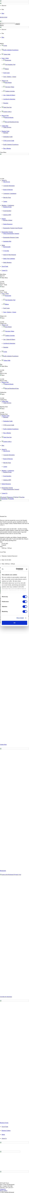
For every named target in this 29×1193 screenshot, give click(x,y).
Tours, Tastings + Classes (9, 76)
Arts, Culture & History (9, 95)
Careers (5, 201)
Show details (20, 618)
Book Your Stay (8, 107)
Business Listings (6, 1130)
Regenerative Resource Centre (11, 237)
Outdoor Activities (10, 91)
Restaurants (8, 60)
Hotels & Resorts (9, 117)
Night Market (8, 82)
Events (5, 45)
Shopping (5, 103)
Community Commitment (9, 193)
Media (3, 245)
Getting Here (5, 125)
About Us (4, 180)
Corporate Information (9, 185)
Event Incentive (7, 210)
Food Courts (6, 72)
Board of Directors (8, 189)
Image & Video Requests (9, 254)
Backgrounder (6, 246)
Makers (7, 69)
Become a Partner (7, 220)
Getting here (3, 392)
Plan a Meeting (7, 148)
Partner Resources (7, 224)
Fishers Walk (7, 54)
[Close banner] (26, 569)
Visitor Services (7, 127)
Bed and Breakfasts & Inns (12, 122)
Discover (2, 275)
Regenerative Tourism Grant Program (12, 228)
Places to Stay (5, 115)
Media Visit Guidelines (9, 258)
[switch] (25, 601)
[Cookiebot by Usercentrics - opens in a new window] (17, 569)
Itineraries (5, 132)
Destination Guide (7, 136)
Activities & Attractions (9, 99)
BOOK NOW (3, 17)
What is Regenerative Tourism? (11, 233)
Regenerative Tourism (7, 232)
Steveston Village (9, 87)
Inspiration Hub (7, 241)
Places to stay (3, 373)
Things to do (5, 80)
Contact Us (4, 270)
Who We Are (6, 181)
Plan (1, 364)
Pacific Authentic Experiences (10, 50)
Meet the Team (7, 197)
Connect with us (7, 111)
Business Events (7, 207)
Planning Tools (5, 131)
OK (14, 622)
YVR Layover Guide (8, 140)
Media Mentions (7, 262)
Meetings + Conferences (8, 205)
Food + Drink (5, 58)
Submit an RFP (7, 214)
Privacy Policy (3, 1190)
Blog (3, 13)
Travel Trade (5, 266)
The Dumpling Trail (10, 64)
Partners (4, 218)
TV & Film (6, 250)
